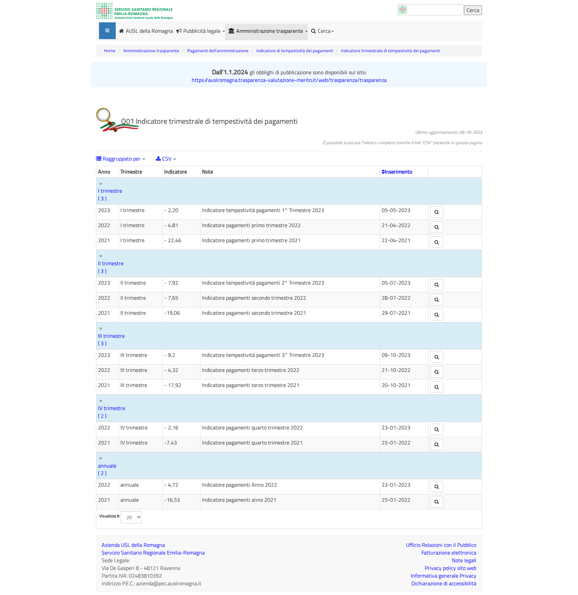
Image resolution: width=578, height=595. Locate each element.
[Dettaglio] (436, 212)
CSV (167, 159)
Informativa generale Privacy (443, 576)
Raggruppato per (121, 159)
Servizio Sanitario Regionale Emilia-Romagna (153, 553)
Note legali (464, 560)
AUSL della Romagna (149, 30)
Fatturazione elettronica (448, 553)
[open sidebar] (107, 30)
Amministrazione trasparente (270, 31)
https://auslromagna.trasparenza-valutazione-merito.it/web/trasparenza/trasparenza (289, 80)
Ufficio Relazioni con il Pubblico (441, 545)
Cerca (324, 31)
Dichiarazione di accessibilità (443, 583)
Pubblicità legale (202, 31)
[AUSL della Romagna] (134, 11)
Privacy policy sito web (450, 568)
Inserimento (398, 172)
